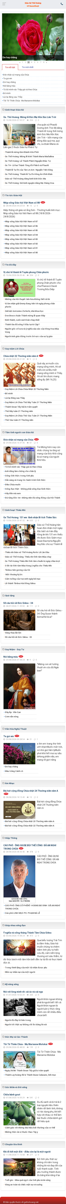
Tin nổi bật (10, 67)
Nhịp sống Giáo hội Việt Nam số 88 (21, 202)
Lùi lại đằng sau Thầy (12, 97)
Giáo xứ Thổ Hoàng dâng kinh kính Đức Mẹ (25, 178)
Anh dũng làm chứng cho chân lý (20, 471)
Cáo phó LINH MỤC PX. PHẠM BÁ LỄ (22, 913)
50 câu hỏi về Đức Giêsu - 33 (18, 637)
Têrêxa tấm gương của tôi (17, 570)
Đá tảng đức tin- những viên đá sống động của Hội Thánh (32, 498)
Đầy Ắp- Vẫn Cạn (13, 712)
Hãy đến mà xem (13, 493)
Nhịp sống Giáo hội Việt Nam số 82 (21, 243)
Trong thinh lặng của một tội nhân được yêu (26, 967)
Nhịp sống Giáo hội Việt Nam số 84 (21, 235)
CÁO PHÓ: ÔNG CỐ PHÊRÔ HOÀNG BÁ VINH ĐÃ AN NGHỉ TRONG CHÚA (32, 907)
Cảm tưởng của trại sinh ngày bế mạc (23, 579)
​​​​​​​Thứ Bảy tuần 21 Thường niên (19, 411)
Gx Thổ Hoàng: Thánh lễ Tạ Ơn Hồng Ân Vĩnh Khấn (28, 174)
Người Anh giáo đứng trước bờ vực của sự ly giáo (29, 336)
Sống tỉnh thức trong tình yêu (19, 475)
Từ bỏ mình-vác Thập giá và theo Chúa (20, 89)
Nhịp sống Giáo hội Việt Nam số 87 (21, 221)
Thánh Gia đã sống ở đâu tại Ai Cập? (22, 324)
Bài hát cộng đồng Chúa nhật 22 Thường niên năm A (29, 825)
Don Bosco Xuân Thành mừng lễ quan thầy (25, 315)
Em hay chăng (10, 57)
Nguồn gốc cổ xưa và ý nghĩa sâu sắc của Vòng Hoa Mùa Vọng (32, 330)
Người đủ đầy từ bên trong (18, 1020)
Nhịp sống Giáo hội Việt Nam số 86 (21, 226)
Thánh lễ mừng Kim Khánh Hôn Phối (22, 152)
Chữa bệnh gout (11, 1094)
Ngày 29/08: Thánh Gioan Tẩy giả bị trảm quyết (27, 1070)
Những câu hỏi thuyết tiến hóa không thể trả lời (27, 299)
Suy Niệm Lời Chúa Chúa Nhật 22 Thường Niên (27, 389)
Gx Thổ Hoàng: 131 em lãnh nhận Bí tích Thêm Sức (30, 517)
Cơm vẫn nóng (11, 716)
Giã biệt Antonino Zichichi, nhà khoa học (24, 311)
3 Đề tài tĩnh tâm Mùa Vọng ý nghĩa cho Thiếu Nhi (28, 565)
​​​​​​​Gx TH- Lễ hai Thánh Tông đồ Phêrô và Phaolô (27, 165)
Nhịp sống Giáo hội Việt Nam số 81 (21, 248)
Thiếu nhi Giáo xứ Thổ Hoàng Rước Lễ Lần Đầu (27, 552)
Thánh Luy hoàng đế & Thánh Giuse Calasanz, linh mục (30, 1075)
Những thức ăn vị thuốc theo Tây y (21, 1132)
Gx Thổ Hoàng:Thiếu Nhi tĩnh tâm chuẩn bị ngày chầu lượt (32, 561)
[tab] (10, 67)
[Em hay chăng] (33, 37)
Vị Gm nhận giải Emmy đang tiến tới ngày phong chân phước (30, 305)
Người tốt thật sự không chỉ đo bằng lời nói (26, 1024)
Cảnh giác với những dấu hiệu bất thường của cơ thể (30, 1127)
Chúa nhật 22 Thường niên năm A (20, 356)
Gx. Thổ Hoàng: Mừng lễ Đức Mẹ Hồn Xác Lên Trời (29, 117)
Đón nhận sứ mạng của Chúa (16, 75)
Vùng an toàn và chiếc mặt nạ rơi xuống (23, 1184)
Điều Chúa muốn (12, 484)
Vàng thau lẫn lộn (13, 633)
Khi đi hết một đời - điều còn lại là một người (27, 1151)
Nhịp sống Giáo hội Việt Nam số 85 (21, 230)
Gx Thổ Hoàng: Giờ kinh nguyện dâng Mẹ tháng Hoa (29, 183)
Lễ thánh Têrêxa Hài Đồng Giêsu (20, 583)
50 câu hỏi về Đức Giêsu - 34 (18, 603)
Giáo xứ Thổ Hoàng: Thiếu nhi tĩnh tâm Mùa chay (28, 557)
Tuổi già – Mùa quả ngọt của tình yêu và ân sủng (27, 1180)
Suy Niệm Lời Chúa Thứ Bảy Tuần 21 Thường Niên (28, 402)
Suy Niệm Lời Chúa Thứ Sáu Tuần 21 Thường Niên (28, 415)
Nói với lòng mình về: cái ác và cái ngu (23, 991)
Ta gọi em (7, 78)
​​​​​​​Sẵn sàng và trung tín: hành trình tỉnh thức (25, 480)
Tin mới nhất (27, 67)
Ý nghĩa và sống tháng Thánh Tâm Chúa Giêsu (27, 932)
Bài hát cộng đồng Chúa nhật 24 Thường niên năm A (30, 791)
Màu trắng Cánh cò (14, 771)
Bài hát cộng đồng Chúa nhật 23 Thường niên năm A (29, 821)
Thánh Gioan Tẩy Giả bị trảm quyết (21, 407)
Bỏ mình (7, 93)
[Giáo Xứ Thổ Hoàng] (33, 4)
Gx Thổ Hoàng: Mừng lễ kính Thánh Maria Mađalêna (29, 156)
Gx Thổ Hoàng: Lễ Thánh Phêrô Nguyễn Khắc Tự (28, 161)
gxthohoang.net (31, 1202)
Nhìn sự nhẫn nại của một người (20, 972)
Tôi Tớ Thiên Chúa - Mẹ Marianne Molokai (21, 101)
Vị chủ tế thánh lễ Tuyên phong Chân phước (26, 272)
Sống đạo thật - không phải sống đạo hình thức (28, 489)
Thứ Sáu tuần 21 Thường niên (19, 420)
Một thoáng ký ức (14, 574)
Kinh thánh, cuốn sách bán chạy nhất (22, 320)
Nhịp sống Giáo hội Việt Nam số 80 (21, 252)
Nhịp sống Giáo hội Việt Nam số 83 (21, 239)
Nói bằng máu (9, 86)
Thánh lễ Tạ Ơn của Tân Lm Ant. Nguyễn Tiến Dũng (29, 170)
